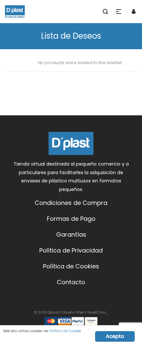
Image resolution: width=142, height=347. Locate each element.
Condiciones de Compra (71, 203)
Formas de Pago (71, 218)
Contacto (71, 282)
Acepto (115, 336)
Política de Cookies (71, 266)
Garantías (71, 234)
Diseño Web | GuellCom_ (85, 312)
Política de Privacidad (71, 250)
